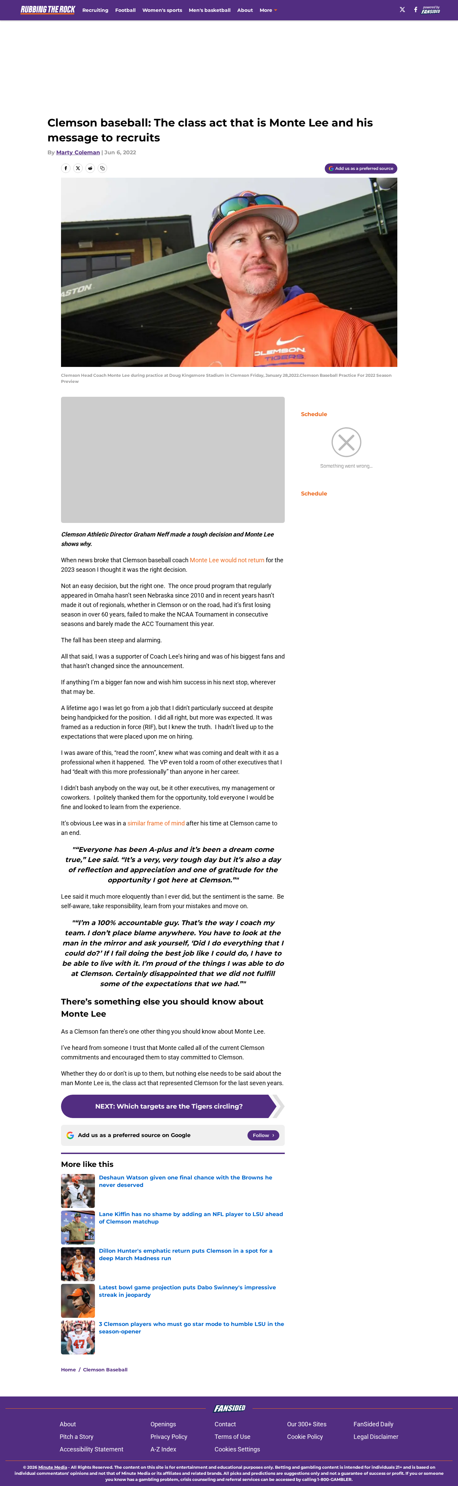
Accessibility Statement (91, 1449)
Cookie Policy (305, 1436)
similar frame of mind (156, 823)
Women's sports (162, 10)
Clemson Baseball (105, 1370)
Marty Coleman (78, 152)
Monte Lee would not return (227, 560)
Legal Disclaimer (376, 1436)
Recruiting (95, 10)
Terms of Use (233, 1436)
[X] (402, 9)
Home (68, 1370)
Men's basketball (210, 10)
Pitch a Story (77, 1436)
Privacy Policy (169, 1436)
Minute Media (52, 1467)
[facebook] (415, 9)
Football (125, 10)
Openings (163, 1424)
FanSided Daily (374, 1424)
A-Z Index (163, 1449)
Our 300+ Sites (306, 1424)
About (245, 10)
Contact (225, 1424)
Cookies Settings (237, 1449)
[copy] (102, 168)
